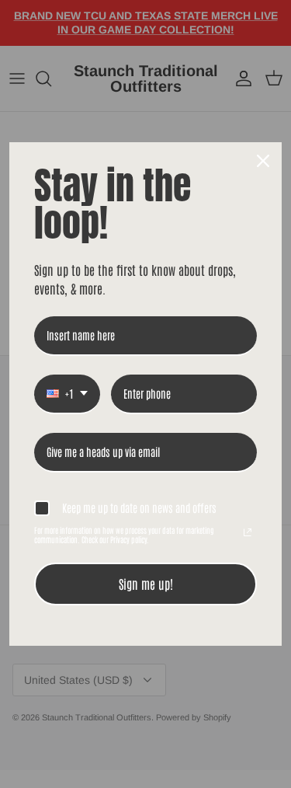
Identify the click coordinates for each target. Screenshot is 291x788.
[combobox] (67, 394)
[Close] (263, 161)
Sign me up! (146, 583)
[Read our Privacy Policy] (247, 532)
